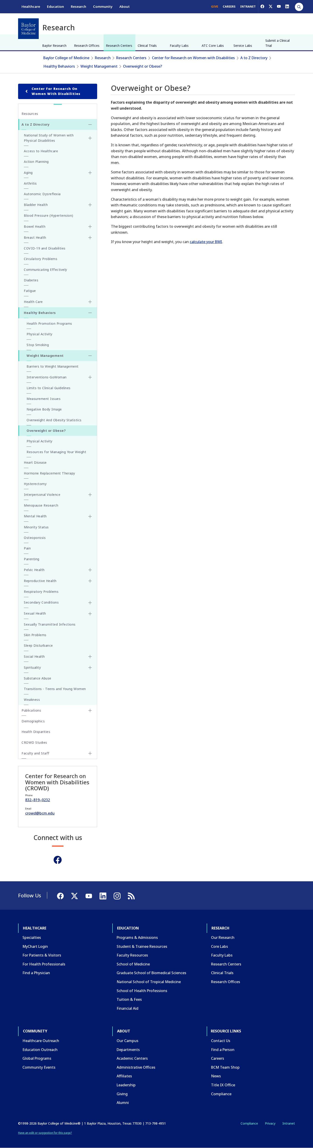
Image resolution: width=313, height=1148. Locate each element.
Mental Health (35, 516)
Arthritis (30, 183)
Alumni (123, 1102)
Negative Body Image (44, 409)
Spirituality (32, 667)
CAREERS (229, 6)
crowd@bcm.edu (40, 813)
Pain (27, 548)
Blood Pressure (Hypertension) (48, 215)
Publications (31, 710)
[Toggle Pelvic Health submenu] (90, 569)
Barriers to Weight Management (53, 366)
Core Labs (219, 946)
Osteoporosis (35, 537)
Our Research (222, 937)
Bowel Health (34, 226)
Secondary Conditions (41, 602)
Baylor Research (54, 45)
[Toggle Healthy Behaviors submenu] (90, 312)
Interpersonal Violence (42, 494)
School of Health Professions (142, 990)
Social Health (34, 656)
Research (78, 6)
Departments (128, 1049)
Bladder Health (36, 204)
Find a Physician (36, 972)
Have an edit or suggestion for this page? (45, 1133)
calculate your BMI (206, 241)
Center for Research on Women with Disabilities (193, 57)
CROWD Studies (34, 742)
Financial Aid (127, 1008)
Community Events (38, 1067)
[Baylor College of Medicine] (28, 28)
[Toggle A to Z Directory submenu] (90, 124)
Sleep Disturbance (38, 645)
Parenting (31, 559)
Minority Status (36, 527)
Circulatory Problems (40, 259)
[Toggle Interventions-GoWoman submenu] (90, 377)
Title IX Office (223, 1084)
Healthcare (31, 6)
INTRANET (248, 6)
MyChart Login (35, 946)
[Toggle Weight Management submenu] (90, 355)
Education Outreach (40, 1049)
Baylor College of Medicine (66, 57)
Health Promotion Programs (49, 323)
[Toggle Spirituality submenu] (90, 667)
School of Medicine (133, 964)
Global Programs (36, 1058)
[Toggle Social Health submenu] (90, 656)
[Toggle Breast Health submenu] (90, 237)
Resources (30, 113)
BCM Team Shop (225, 1067)
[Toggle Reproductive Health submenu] (90, 580)
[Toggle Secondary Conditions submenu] (90, 602)
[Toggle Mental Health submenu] (90, 516)
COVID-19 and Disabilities (45, 248)
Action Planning (36, 161)
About (124, 6)
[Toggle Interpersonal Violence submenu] (90, 494)
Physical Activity (39, 334)
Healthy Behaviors (59, 66)
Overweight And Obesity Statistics (54, 420)
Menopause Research (41, 505)
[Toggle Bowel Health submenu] (90, 226)
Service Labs (242, 45)
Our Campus (127, 1040)
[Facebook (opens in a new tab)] (262, 6)
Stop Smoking (38, 345)
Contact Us (220, 1040)
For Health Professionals (43, 964)
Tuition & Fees (129, 999)
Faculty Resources (132, 955)
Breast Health (35, 237)
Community (103, 6)
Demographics (33, 721)
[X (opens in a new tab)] (270, 6)
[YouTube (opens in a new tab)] (279, 6)
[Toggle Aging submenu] (90, 172)
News (216, 1076)
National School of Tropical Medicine (149, 981)
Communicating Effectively (45, 269)
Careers (217, 1058)
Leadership (126, 1084)
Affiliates (124, 1076)
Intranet (288, 1123)
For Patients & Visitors (41, 955)
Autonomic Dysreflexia (42, 194)
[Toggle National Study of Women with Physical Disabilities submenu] (90, 138)
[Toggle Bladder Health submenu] (90, 204)
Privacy (270, 1123)
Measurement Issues (43, 399)
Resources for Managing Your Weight (56, 452)
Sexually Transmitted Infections (50, 624)
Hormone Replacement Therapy (49, 473)
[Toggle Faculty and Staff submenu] (90, 753)
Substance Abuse (37, 678)
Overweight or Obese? (142, 66)
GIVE (214, 6)
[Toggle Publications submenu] (90, 710)
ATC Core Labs (213, 45)
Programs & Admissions (137, 937)
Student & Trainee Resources (142, 946)
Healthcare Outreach (40, 1040)
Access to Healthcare (41, 151)
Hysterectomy (35, 484)
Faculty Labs (179, 45)
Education (55, 6)
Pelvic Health (34, 570)
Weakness (32, 699)
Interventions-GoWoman (47, 377)
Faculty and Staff (35, 753)
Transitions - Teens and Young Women (55, 689)
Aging (28, 172)
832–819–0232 (37, 799)
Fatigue (30, 290)
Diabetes (31, 280)
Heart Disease (35, 462)
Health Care (33, 301)
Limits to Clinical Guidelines (49, 388)
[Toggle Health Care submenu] (90, 301)
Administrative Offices (136, 1067)
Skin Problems (35, 635)
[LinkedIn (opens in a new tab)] (287, 6)
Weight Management (99, 66)
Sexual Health (35, 613)
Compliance (221, 1093)
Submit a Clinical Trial (277, 43)
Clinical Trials (147, 45)
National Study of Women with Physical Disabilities (49, 137)
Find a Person (222, 1049)
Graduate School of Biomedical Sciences (151, 972)
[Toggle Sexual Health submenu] (90, 613)
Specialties (31, 937)
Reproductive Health (40, 581)
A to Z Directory (253, 57)
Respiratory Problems (41, 591)
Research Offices (86, 45)
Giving (122, 1093)
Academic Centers (132, 1058)
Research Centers (119, 45)
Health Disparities (36, 731)
